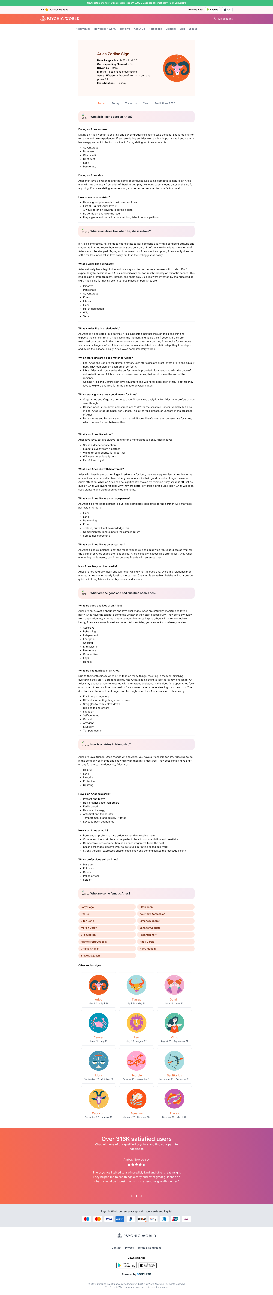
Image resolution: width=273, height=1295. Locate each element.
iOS (229, 9)
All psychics (83, 28)
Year (146, 103)
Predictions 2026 (165, 103)
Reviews (125, 28)
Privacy (129, 1247)
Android (214, 9)
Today (115, 103)
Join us (193, 28)
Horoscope (155, 28)
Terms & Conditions (149, 1247)
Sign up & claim (178, 2)
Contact (171, 28)
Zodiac (102, 103)
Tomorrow (131, 103)
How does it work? (105, 28)
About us (139, 28)
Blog (182, 28)
